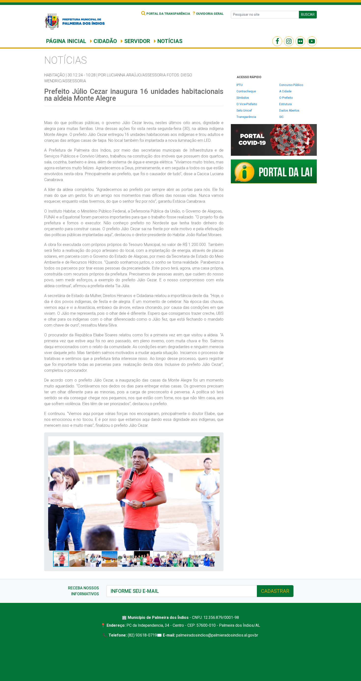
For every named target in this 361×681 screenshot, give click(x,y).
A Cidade (285, 91)
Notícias (169, 41)
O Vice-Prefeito (246, 104)
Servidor (136, 41)
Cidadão (104, 41)
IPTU (239, 85)
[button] (215, 441)
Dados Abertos (289, 110)
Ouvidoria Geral (208, 13)
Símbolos (242, 97)
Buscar (308, 14)
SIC (281, 117)
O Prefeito (286, 97)
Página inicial (66, 41)
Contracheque (246, 91)
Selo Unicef (244, 110)
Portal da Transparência (168, 13)
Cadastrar (275, 591)
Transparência (246, 117)
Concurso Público (291, 85)
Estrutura (285, 104)
